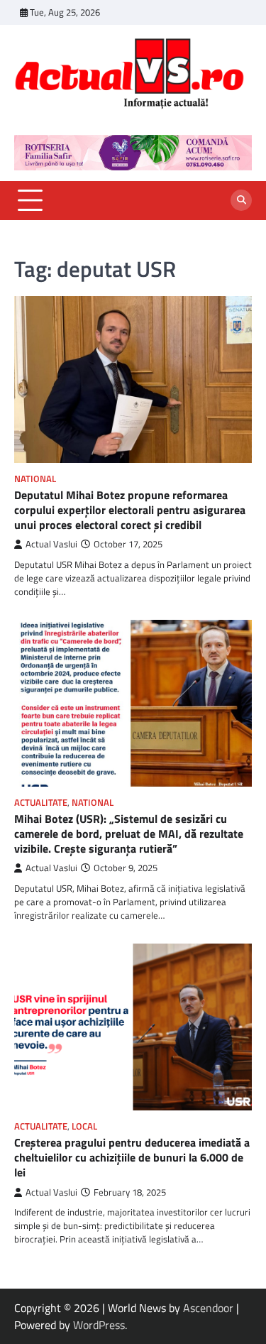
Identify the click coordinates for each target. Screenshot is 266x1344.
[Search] (241, 200)
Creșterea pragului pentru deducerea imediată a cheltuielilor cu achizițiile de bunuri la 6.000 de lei (132, 1157)
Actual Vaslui (51, 544)
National (35, 479)
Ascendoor (208, 1307)
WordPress (99, 1324)
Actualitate (40, 802)
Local (84, 1126)
